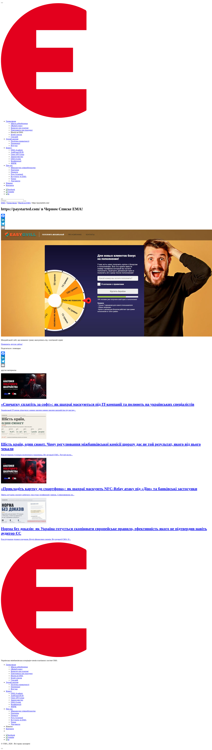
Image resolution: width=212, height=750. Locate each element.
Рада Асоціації (17, 174)
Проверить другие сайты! (11, 344)
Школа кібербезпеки (19, 123)
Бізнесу (9, 148)
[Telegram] (106, 224)
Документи (15, 181)
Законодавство (17, 157)
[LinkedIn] (106, 220)
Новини (9, 183)
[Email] (106, 228)
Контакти (10, 185)
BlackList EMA (24, 203)
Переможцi (15, 143)
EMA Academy (17, 150)
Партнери (15, 170)
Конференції (16, 161)
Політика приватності (20, 141)
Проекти (14, 172)
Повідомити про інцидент (22, 130)
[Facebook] (106, 216)
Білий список (16, 134)
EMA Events (16, 159)
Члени (13, 179)
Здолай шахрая (12, 139)
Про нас (9, 165)
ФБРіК (13, 163)
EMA (3, 203)
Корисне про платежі (19, 128)
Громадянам (11, 121)
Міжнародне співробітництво (23, 168)
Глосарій (14, 137)
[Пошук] (2, 198)
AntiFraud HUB (17, 152)
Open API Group (17, 154)
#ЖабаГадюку (17, 126)
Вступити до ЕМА (18, 176)
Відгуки (14, 146)
